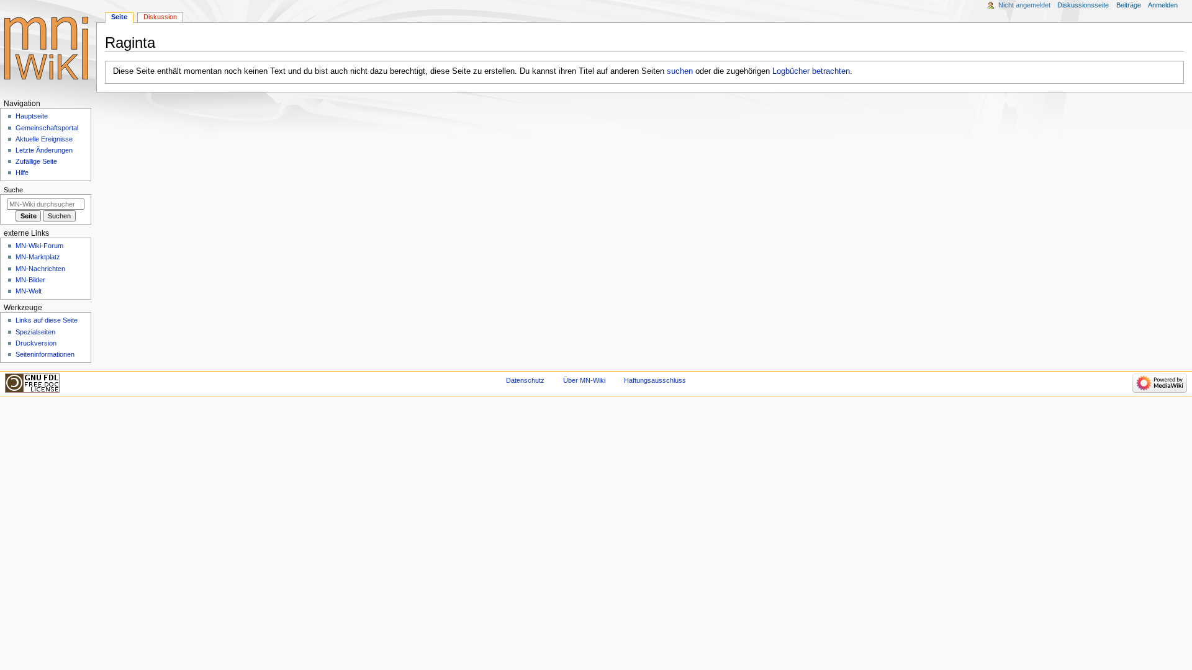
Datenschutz (525, 380)
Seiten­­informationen (45, 354)
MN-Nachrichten (40, 268)
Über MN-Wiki (584, 380)
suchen (680, 71)
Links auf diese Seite (47, 320)
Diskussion (160, 16)
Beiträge (1128, 5)
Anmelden (1163, 5)
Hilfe (22, 172)
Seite (119, 16)
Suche (13, 190)
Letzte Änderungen (44, 150)
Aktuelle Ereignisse (44, 139)
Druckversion (36, 343)
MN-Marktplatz (38, 257)
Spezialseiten (35, 332)
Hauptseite (32, 116)
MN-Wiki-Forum (39, 245)
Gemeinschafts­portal (47, 128)
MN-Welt (29, 291)
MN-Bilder (30, 280)
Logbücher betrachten (811, 71)
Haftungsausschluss (655, 380)
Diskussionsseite (1083, 5)
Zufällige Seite (36, 161)
